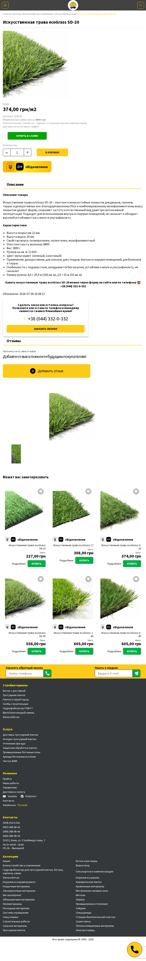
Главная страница (12, 13)
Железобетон (11, 717)
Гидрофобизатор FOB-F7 (18, 708)
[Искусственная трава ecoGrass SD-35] (25, 599)
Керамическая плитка (89, 882)
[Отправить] (47, 673)
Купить (37, 563)
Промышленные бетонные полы (21, 752)
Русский (22, 805)
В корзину (52, 152)
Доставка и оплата (14, 792)
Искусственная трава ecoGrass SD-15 (27, 547)
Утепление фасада (14, 743)
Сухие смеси (83, 921)
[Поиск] (140, 5)
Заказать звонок (45, 328)
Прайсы (7, 778)
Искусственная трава (66, 13)
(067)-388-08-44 (11, 827)
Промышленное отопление (92, 904)
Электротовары (85, 930)
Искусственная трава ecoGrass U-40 (121, 634)
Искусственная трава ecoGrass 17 (73, 545)
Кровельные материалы (90, 886)
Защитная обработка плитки (20, 748)
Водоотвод (83, 865)
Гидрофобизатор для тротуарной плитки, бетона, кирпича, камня (33, 871)
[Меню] (5, 5)
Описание (15, 184)
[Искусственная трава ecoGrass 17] (73, 511)
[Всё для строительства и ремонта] (73, 5)
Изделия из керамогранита (19, 882)
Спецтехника (10, 917)
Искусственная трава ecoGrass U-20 (121, 547)
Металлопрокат (12, 895)
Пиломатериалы (12, 904)
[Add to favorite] (41, 491)
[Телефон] (134, 949)
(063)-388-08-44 (11, 836)
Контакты (8, 800)
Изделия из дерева (87, 877)
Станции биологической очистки (95, 917)
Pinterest (30, 796)
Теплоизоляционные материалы (95, 925)
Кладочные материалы (16, 886)
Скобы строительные (15, 704)
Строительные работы (16, 921)
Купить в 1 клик (27, 136)
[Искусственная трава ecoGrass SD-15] (25, 511)
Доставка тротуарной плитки (20, 734)
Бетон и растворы (86, 861)
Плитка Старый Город (16, 699)
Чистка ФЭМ (10, 761)
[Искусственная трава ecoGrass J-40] (73, 599)
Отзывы (14, 340)
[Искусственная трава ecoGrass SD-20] (73, 417)
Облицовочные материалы (19, 899)
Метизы (80, 895)
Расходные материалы (16, 908)
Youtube (12, 796)
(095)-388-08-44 (11, 831)
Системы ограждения (15, 912)
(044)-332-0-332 (11, 822)
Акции (6, 861)
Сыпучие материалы (15, 925)
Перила (80, 899)
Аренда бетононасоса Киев (19, 756)
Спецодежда (83, 912)
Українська (9, 805)
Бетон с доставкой (14, 690)
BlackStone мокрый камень (18, 712)
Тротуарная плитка (14, 695)
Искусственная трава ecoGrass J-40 (73, 634)
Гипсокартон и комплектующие (94, 871)
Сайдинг (81, 908)
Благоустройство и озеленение (38, 13)
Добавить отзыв (50, 371)
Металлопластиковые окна (92, 890)
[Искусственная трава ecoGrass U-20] (120, 511)
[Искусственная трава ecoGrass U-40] (120, 599)
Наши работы (11, 783)
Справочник (10, 787)
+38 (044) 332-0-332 (48, 318)
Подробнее (19, 563)
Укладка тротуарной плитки (19, 739)
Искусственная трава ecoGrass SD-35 (27, 634)
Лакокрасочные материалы (19, 890)
